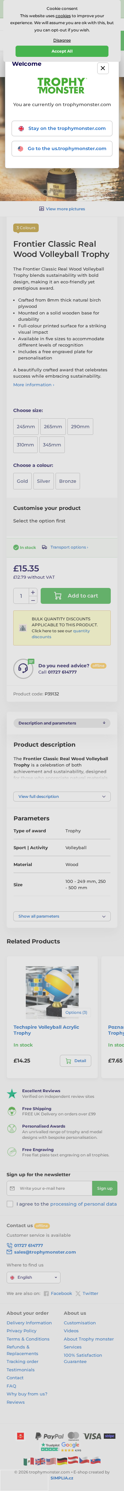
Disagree (62, 40)
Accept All (62, 51)
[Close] (103, 68)
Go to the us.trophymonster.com (66, 148)
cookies (63, 15)
